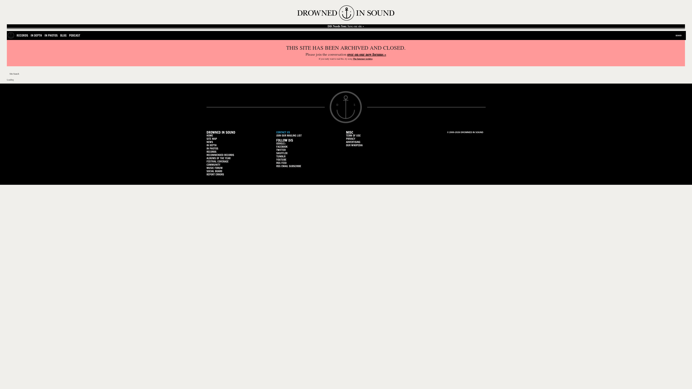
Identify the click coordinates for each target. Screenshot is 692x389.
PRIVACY (350, 139)
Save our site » (346, 26)
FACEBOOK (281, 147)
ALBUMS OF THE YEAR (218, 158)
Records (22, 35)
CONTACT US (283, 132)
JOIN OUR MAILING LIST (289, 135)
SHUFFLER (281, 153)
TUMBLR (280, 156)
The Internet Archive (362, 58)
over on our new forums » (366, 54)
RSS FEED (281, 163)
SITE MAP (212, 139)
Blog (63, 35)
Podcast (74, 35)
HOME (210, 135)
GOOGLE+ (281, 143)
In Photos (51, 35)
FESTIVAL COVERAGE (218, 161)
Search (679, 35)
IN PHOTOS (212, 148)
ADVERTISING (353, 142)
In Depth (36, 35)
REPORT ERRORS (215, 174)
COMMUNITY (213, 165)
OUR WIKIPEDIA (354, 145)
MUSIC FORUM (215, 168)
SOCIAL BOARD (214, 171)
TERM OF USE (353, 135)
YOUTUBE (281, 160)
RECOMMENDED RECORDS (220, 155)
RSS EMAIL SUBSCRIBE (288, 166)
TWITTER (281, 150)
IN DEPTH (212, 145)
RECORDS (211, 152)
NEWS (210, 142)
